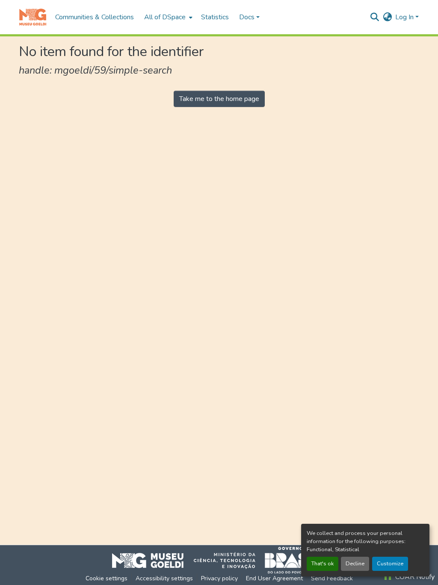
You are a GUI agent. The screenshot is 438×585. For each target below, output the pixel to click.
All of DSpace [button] (165, 17)
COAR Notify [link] (414, 577)
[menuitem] (167, 17)
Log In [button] (405, 17)
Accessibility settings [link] (164, 578)
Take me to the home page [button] (219, 99)
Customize (390, 563)
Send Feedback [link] (332, 578)
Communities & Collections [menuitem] (94, 17)
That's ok (322, 563)
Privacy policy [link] (219, 578)
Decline (355, 563)
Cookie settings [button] (106, 578)
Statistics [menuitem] (215, 17)
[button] (33, 17)
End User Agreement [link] (274, 578)
